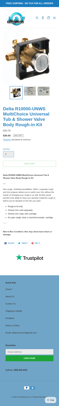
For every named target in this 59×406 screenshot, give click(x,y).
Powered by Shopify (40, 397)
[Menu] (54, 18)
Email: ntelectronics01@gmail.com (21, 333)
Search (8, 289)
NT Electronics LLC (25, 397)
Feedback (9, 318)
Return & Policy (12, 325)
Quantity (6, 149)
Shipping (7, 139)
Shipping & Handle (13, 311)
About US (9, 296)
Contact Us (10, 303)
